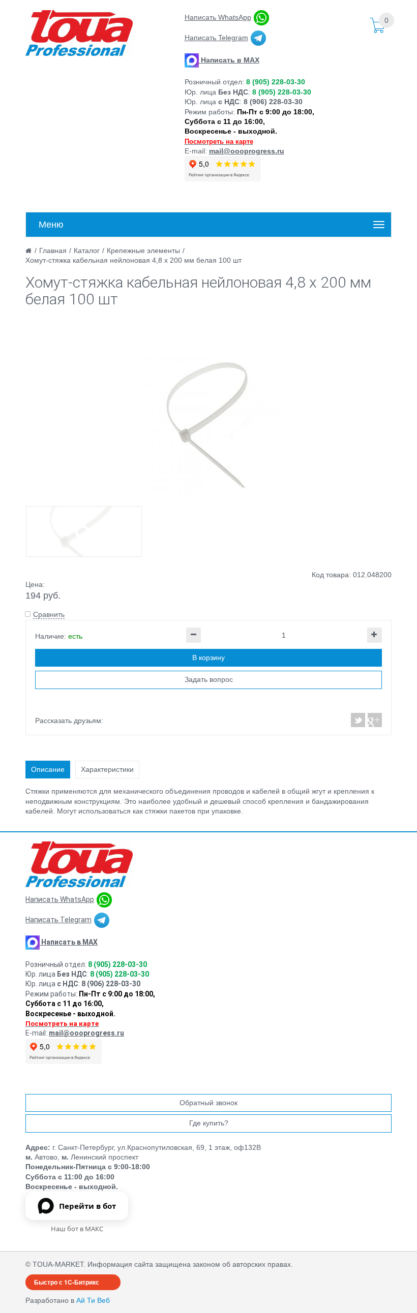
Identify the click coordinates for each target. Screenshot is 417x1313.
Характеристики (107, 769)
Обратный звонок (208, 1103)
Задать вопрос (209, 679)
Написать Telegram (216, 38)
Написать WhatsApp (218, 17)
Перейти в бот (87, 1206)
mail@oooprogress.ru (246, 151)
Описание (48, 769)
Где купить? (208, 1123)
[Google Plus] (374, 720)
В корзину (208, 657)
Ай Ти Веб (93, 1300)
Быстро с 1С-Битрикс (66, 1282)
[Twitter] (358, 720)
